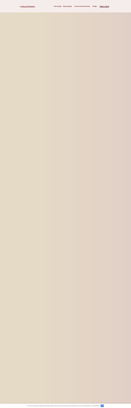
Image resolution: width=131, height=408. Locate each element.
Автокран (58, 6)
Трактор (88, 78)
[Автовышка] (89, 100)
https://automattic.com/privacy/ (39, 73)
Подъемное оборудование (95, 66)
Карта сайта (104, 6)
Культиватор (90, 54)
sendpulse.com (32, 200)
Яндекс (62, 232)
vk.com (29, 184)
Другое (88, 39)
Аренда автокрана (100, 92)
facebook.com (32, 187)
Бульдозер (67, 6)
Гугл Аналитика (49, 232)
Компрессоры (90, 50)
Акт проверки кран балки (95, 107)
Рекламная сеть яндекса (35, 203)
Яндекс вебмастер (33, 360)
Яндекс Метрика (36, 232)
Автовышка (98, 100)
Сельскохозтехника (82, 6)
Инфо (95, 6)
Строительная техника (93, 74)
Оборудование (91, 62)
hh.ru (28, 191)
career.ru (30, 194)
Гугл (67, 232)
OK (102, 405)
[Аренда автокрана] (89, 93)
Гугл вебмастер (32, 363)
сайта (33, 37)
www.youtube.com (33, 181)
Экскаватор (89, 81)
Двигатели (89, 35)
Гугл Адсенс (31, 197)
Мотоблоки (89, 58)
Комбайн (89, 46)
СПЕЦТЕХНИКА (27, 7)
